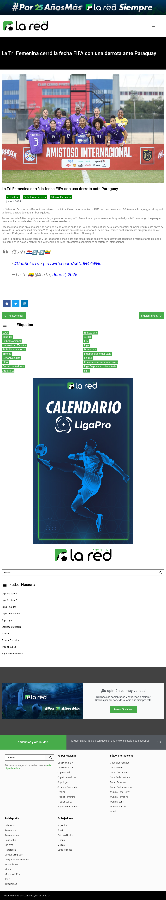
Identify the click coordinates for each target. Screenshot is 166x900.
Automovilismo (12, 835)
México (61, 845)
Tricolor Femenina (61, 197)
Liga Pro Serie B (65, 767)
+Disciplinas (11, 884)
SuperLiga (63, 782)
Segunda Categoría (67, 787)
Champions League (119, 762)
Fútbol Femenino (118, 782)
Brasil (60, 830)
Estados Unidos (65, 835)
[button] (153, 26)
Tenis (7, 879)
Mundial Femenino (119, 797)
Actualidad (13, 197)
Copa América (117, 767)
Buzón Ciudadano (123, 709)
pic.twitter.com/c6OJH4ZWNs (72, 263)
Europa (61, 840)
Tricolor (61, 792)
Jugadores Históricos (68, 806)
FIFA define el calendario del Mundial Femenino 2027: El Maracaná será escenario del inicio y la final (115, 742)
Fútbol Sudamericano (121, 787)
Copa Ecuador (65, 772)
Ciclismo (9, 845)
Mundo (113, 811)
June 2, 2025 (65, 274)
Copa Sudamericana (120, 777)
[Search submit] (160, 572)
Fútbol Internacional (35, 197)
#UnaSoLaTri (26, 263)
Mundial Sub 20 (118, 806)
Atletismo (9, 825)
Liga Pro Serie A (65, 762)
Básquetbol (10, 840)
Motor (8, 869)
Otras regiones (65, 850)
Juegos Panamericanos (17, 859)
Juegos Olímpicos (14, 854)
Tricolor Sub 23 (65, 801)
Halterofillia (10, 850)
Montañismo (11, 864)
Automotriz (10, 830)
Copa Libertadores (67, 777)
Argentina (62, 825)
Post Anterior (15, 315)
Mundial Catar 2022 (120, 792)
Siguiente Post (149, 315)
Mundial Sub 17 (118, 801)
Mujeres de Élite (12, 874)
